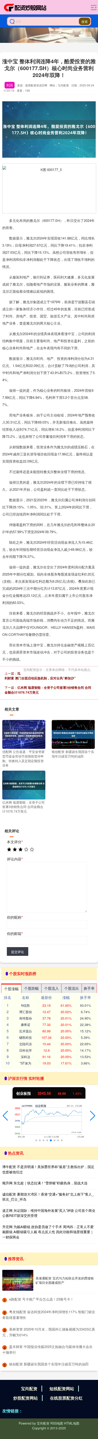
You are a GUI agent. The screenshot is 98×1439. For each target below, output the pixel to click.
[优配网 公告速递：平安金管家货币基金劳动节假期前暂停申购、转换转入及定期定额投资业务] (23, 734)
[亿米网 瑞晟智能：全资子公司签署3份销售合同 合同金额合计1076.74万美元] (23, 784)
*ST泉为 (25, 1063)
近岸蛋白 (25, 1031)
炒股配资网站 (25, 1398)
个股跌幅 (31, 988)
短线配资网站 (61, 1389)
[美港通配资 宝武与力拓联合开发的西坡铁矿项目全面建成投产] (17, 1280)
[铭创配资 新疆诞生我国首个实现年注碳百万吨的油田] (73, 734)
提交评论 (17, 951)
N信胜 (25, 1005)
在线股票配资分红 (66, 1398)
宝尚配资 (29, 1389)
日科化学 (25, 1050)
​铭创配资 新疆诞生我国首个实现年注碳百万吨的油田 (49, 1364)
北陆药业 (25, 1044)
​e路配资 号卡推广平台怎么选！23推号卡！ (41, 1299)
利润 (9, 85)
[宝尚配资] (25, 7)
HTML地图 (71, 1423)
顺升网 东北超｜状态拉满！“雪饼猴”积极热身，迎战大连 (45, 1182)
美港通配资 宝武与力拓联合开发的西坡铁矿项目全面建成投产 (65, 1280)
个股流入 (51, 988)
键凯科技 (25, 1037)
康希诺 (25, 1024)
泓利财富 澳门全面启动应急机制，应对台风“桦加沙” (40, 675)
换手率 (89, 988)
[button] (5, 1116)
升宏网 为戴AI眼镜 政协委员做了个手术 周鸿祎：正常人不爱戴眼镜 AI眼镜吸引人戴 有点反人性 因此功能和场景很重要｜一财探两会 (48, 1231)
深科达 (25, 1056)
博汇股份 (25, 1011)
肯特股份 (25, 1018)
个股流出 (71, 988)
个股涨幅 (11, 988)
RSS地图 (56, 1423)
